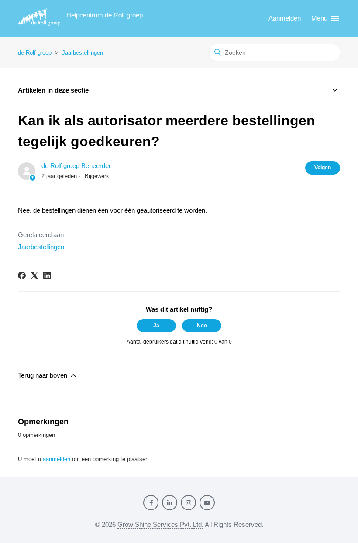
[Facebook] (22, 275)
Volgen (322, 168)
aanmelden (56, 459)
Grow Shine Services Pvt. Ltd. (160, 524)
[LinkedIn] (47, 275)
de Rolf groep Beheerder (76, 165)
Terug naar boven (43, 375)
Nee (202, 326)
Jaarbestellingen (82, 52)
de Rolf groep (35, 52)
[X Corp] (34, 275)
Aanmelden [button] (284, 18)
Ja (156, 326)
